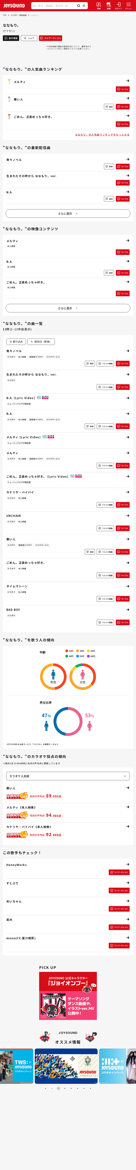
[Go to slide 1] (45, 1088)
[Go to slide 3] (58, 1088)
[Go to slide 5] (71, 1088)
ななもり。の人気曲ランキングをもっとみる (102, 134)
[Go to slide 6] (77, 1088)
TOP (4, 15)
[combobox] (41, 341)
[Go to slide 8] (90, 1088)
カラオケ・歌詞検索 (19, 15)
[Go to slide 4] (64, 1088)
